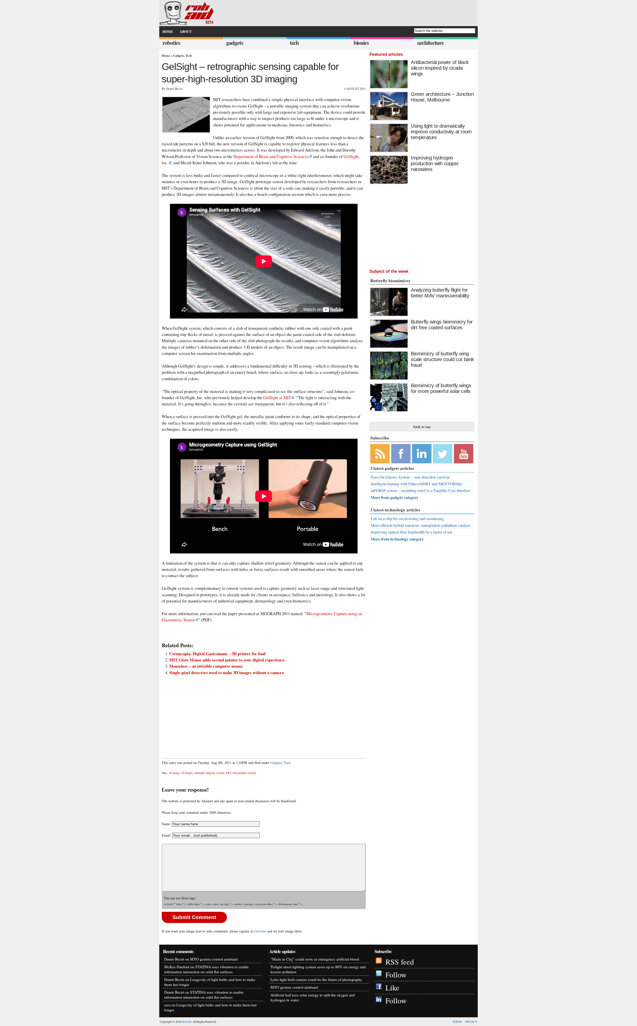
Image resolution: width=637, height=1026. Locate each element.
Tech (188, 55)
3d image (174, 773)
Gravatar (260, 931)
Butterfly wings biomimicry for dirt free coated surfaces (442, 324)
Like (392, 987)
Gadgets (178, 55)
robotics (171, 42)
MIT (228, 773)
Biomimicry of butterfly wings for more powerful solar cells (441, 388)
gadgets (234, 42)
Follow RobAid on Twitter (442, 453)
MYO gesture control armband (214, 959)
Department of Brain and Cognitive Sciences (271, 156)
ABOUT (186, 31)
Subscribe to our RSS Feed (380, 453)
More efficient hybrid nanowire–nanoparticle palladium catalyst (420, 525)
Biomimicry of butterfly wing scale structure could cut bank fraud (442, 359)
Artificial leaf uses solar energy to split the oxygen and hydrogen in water (312, 997)
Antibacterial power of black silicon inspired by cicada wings (440, 67)
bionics (361, 42)
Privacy (471, 1022)
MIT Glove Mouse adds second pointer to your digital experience (227, 660)
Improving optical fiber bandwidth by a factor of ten (411, 532)
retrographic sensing (244, 773)
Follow (396, 975)
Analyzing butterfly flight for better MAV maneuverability (440, 292)
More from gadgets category (394, 497)
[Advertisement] (264, 714)
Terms (457, 1022)
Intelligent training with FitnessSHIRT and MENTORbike (416, 483)
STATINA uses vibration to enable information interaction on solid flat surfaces (206, 969)
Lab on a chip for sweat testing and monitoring (407, 518)
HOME (167, 31)
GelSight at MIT (277, 397)
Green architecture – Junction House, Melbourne (442, 97)
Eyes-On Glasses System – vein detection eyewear (410, 477)
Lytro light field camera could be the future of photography (316, 979)
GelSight (199, 773)
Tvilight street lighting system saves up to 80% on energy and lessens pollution (318, 969)
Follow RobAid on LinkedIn (421, 453)
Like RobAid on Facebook (401, 453)
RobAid (186, 1022)
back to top (421, 426)
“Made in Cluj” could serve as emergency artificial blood (314, 959)
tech (294, 42)
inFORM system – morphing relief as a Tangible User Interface (420, 490)
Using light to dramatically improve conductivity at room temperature (441, 131)
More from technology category (397, 539)
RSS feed (399, 962)
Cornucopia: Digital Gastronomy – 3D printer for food (217, 653)
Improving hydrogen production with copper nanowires (435, 163)
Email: (167, 835)
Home (166, 55)
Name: (166, 823)
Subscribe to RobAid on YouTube (463, 453)
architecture (430, 42)
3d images (187, 773)
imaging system (215, 773)
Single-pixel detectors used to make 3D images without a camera (226, 672)
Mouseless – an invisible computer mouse (206, 666)
